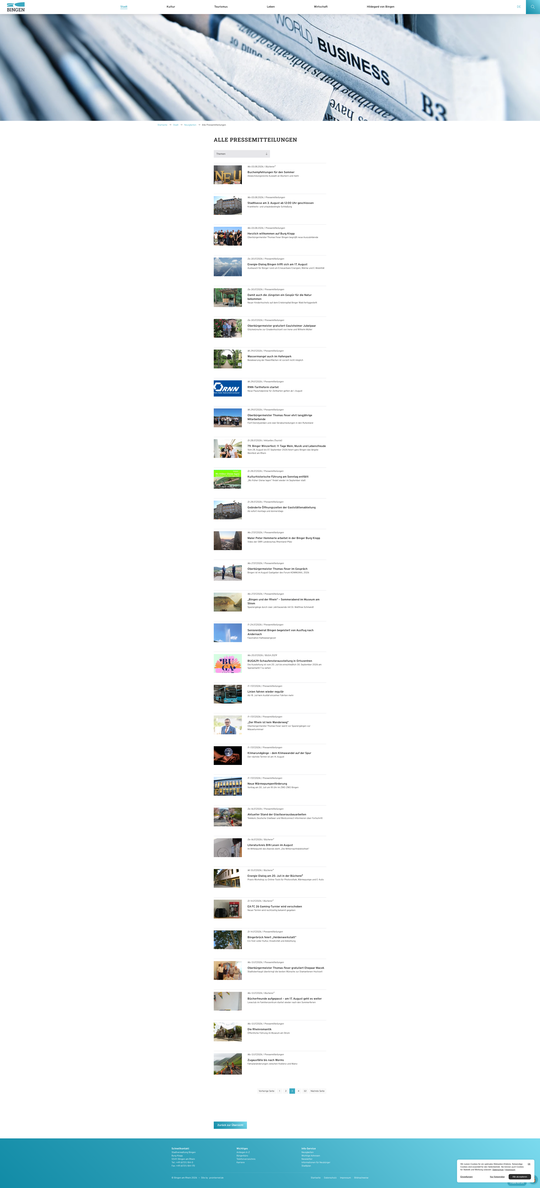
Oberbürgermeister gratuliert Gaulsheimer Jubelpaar (282, 326)
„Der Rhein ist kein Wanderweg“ (268, 722)
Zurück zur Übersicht (230, 1125)
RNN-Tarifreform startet (263, 387)
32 (305, 1091)
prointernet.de (216, 1177)
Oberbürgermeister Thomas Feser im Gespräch (278, 569)
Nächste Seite (318, 1091)
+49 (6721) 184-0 (184, 1162)
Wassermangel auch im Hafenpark (270, 356)
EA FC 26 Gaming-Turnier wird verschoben (275, 907)
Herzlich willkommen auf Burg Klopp (271, 234)
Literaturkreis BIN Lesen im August (270, 845)
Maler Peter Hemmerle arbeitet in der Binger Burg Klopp (284, 538)
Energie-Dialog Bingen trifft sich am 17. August (277, 264)
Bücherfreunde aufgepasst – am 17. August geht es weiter (285, 999)
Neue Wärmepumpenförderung (267, 784)
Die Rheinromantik (260, 1029)
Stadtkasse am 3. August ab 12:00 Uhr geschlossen (281, 203)
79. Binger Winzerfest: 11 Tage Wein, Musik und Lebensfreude (287, 446)
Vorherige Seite (266, 1091)
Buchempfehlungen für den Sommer (271, 172)
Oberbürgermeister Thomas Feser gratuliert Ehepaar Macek (286, 968)
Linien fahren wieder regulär (266, 692)
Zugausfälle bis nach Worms (266, 1060)
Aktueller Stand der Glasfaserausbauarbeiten (277, 814)
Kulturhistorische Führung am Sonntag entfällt (278, 477)
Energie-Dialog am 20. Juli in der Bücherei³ (275, 876)
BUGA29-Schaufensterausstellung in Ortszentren (280, 661)
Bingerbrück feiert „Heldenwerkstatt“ (272, 937)
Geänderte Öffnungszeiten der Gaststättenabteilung (282, 507)
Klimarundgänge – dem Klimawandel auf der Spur (279, 753)
